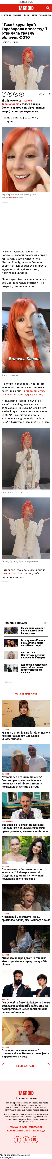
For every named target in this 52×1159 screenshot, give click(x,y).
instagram (12, 197)
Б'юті (34, 15)
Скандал (17, 15)
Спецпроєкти (35, 1127)
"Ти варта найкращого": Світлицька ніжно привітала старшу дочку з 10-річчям (24, 961)
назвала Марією (12, 573)
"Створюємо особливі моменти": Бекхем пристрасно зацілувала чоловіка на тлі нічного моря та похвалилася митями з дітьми (22, 782)
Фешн (26, 15)
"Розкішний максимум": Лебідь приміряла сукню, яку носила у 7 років (26, 918)
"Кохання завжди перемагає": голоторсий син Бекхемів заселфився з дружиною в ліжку (26, 1053)
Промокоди (38, 1131)
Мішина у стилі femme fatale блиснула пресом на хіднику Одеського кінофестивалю (26, 736)
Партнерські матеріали (18, 1131)
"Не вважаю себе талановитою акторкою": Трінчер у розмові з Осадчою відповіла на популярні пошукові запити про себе (23, 874)
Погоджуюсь (6, 1157)
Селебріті (6, 15)
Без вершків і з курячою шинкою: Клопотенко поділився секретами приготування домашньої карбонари (25, 828)
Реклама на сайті (18, 1127)
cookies (26, 1155)
